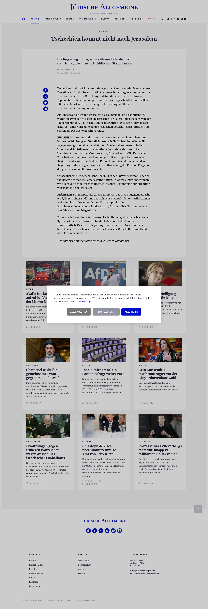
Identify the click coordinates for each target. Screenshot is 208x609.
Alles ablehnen (78, 312)
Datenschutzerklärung (79, 301)
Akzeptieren (131, 312)
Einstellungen (106, 312)
